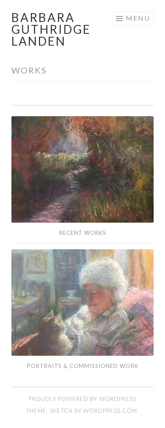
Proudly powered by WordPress (82, 398)
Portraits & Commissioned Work (82, 366)
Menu (138, 18)
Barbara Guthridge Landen (51, 29)
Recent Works (82, 232)
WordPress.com (110, 410)
